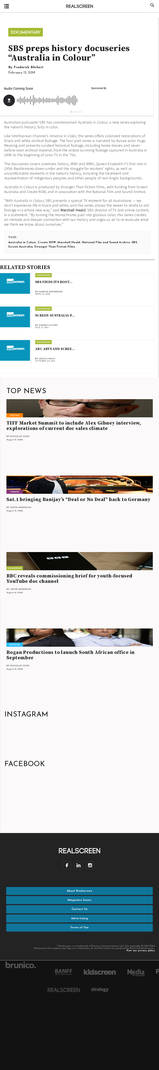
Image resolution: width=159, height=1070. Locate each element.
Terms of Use (79, 927)
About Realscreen (79, 891)
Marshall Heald (73, 210)
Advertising (79, 918)
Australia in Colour (22, 242)
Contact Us (80, 909)
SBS (134, 242)
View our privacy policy (140, 951)
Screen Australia (20, 246)
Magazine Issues (79, 900)
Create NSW (47, 242)
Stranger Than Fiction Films (54, 246)
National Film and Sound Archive (106, 242)
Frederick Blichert (28, 67)
